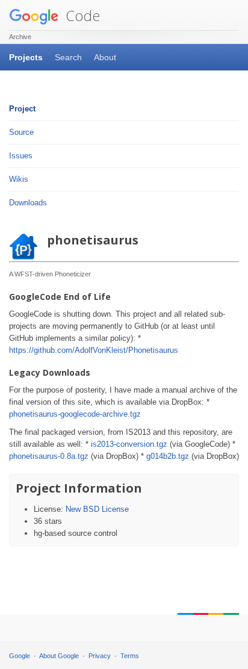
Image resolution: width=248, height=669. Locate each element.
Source (21, 132)
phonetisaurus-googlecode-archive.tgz (75, 414)
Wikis (18, 179)
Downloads (28, 202)
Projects (26, 57)
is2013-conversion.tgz (129, 444)
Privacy (99, 655)
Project (22, 108)
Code (81, 15)
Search (68, 57)
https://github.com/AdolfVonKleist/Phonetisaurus (93, 350)
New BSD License (97, 509)
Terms (129, 655)
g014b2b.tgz (167, 456)
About (105, 57)
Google (19, 655)
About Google (59, 655)
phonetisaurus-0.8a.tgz (48, 456)
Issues (21, 155)
